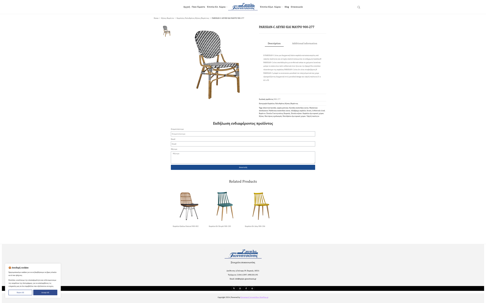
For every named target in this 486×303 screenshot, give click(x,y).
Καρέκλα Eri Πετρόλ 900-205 (220, 226)
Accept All (45, 292)
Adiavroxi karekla (269, 108)
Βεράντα (262, 113)
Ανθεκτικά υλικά (318, 111)
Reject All (20, 292)
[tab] (274, 43)
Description (274, 43)
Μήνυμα (174, 149)
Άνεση (309, 111)
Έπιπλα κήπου (296, 113)
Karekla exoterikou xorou (299, 108)
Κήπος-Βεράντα (167, 18)
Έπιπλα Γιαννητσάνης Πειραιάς (278, 113)
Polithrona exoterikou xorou (279, 111)
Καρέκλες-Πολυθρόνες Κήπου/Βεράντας (193, 18)
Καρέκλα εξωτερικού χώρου (313, 113)
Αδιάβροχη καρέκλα (298, 111)
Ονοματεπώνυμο (177, 129)
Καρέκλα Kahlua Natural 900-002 (186, 226)
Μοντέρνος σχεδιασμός (273, 116)
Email (173, 139)
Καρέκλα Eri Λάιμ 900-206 (255, 226)
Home (156, 18)
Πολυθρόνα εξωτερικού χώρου (294, 116)
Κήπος (261, 116)
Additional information (304, 43)
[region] (33, 280)
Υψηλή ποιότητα (313, 116)
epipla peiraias (282, 108)
